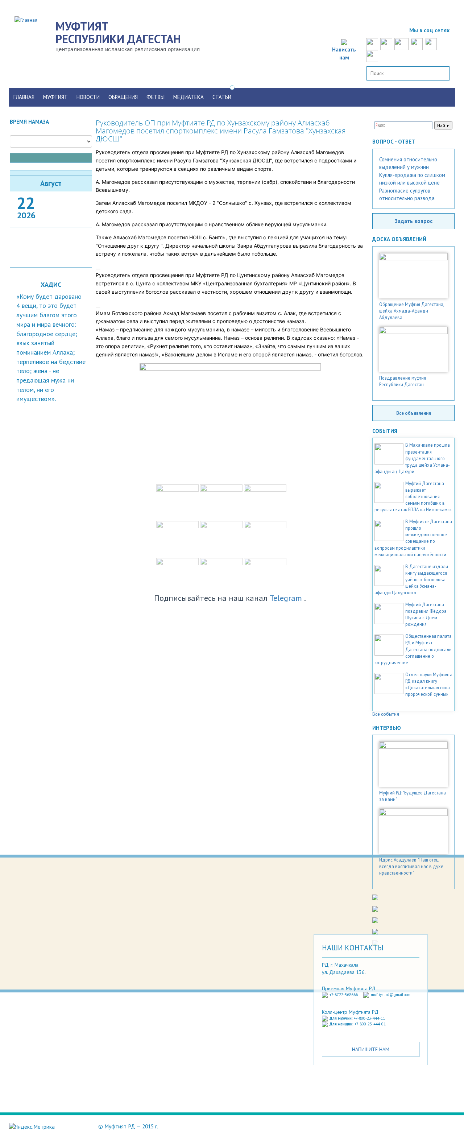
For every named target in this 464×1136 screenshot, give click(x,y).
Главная (23, 97)
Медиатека (188, 97)
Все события (385, 714)
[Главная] (28, 20)
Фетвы (155, 97)
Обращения (123, 97)
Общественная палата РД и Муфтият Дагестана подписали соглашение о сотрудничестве (413, 649)
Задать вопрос (413, 220)
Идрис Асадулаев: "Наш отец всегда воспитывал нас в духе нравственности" (411, 866)
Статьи (221, 97)
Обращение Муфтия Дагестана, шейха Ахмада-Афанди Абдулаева (411, 310)
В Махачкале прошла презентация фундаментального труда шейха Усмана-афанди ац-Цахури (412, 458)
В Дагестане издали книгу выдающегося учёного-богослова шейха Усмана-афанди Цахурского (411, 579)
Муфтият (55, 97)
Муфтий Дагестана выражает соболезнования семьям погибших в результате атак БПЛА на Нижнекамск (413, 496)
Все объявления (413, 413)
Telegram (286, 598)
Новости (88, 97)
